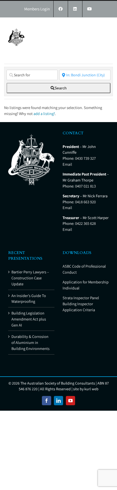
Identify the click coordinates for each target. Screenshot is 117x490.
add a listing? (44, 113)
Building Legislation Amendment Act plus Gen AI (28, 319)
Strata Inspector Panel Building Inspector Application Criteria (81, 303)
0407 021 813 (85, 186)
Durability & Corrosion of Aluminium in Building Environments (30, 342)
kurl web (91, 388)
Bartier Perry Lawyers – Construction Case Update (30, 277)
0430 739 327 (85, 158)
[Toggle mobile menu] (106, 26)
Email (67, 164)
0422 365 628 (85, 223)
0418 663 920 (85, 201)
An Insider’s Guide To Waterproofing (28, 298)
